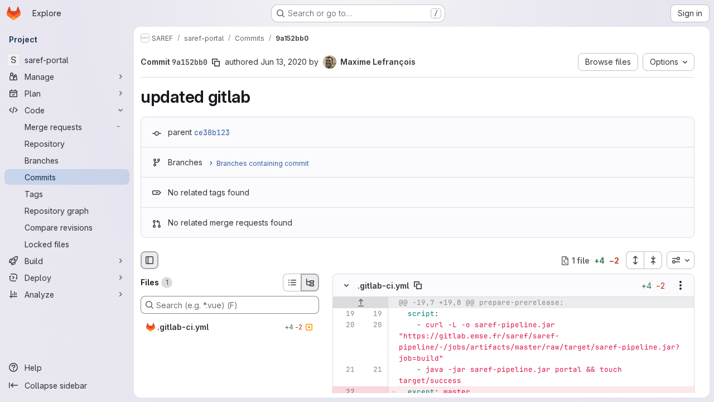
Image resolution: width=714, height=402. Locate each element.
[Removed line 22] (345, 392)
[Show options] (680, 286)
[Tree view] (310, 282)
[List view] (292, 282)
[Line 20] (345, 325)
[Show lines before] (360, 303)
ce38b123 (212, 132)
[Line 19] (345, 314)
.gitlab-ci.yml (383, 285)
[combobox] (680, 260)
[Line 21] (345, 370)
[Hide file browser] (149, 260)
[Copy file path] (417, 286)
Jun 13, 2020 (283, 61)
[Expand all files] (635, 260)
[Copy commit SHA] (216, 62)
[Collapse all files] (653, 260)
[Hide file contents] (346, 286)
